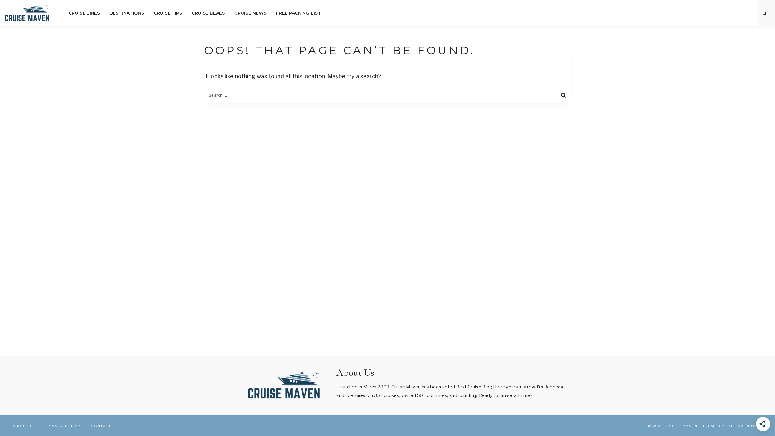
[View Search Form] (764, 13)
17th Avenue (741, 426)
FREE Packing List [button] (298, 13)
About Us (23, 426)
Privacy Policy (63, 426)
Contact (101, 426)
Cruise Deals (208, 13)
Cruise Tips (168, 13)
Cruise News (250, 13)
